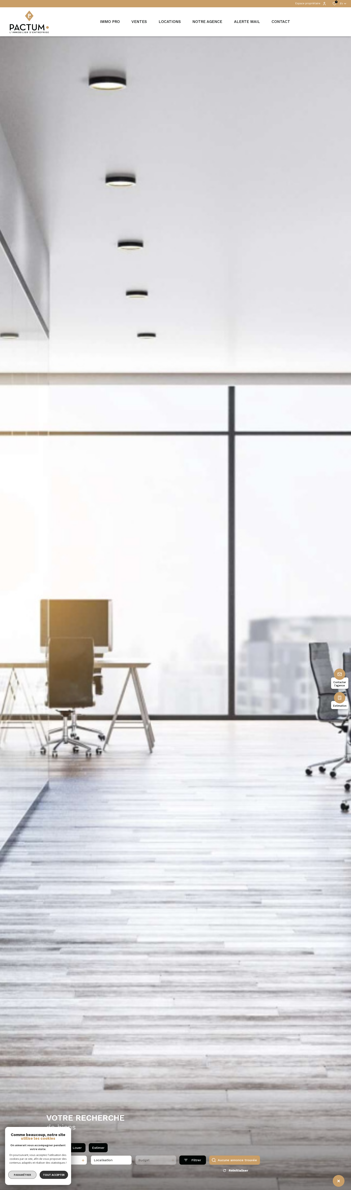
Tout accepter (54, 1175)
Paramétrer (22, 1175)
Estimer (98, 1148)
